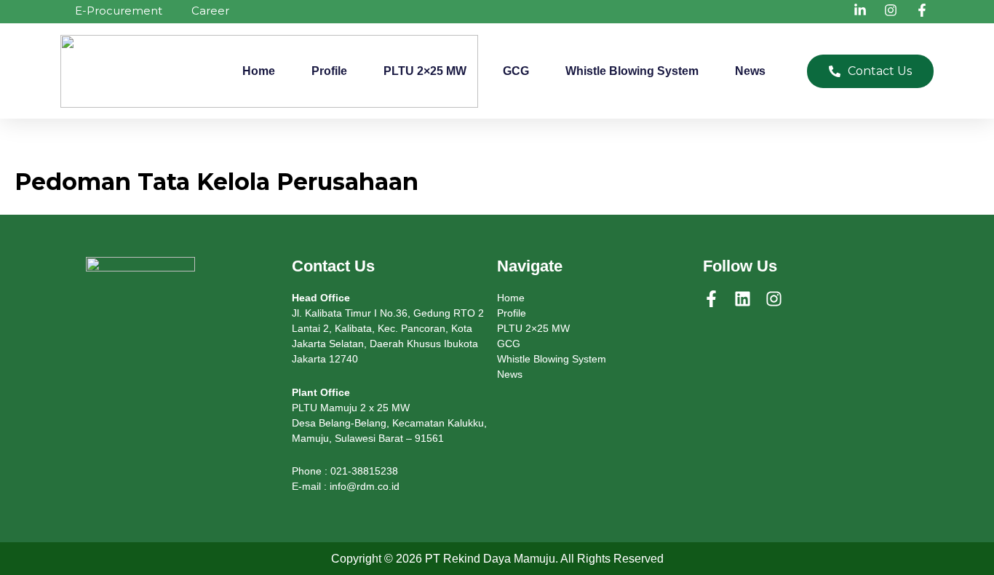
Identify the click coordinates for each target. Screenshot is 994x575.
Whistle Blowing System (632, 71)
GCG (516, 71)
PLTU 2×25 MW (424, 71)
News (750, 71)
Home (258, 71)
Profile (329, 71)
